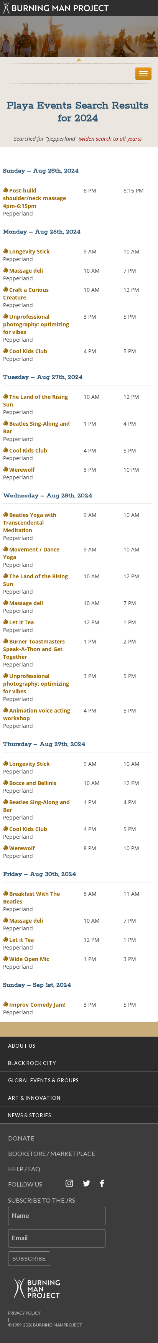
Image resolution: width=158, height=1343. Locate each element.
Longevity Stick (29, 251)
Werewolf (22, 469)
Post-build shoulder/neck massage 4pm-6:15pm (34, 198)
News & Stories (29, 1115)
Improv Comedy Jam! (37, 1004)
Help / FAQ (24, 1168)
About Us (21, 1046)
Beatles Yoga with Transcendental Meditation (29, 522)
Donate (21, 1138)
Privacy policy (24, 1312)
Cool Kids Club (28, 351)
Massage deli (26, 270)
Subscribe (29, 1259)
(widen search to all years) (110, 138)
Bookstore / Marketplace (51, 1153)
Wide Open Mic (29, 959)
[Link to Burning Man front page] (79, 8)
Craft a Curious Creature (26, 293)
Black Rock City (32, 1063)
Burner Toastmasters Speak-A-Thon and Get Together (34, 649)
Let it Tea (21, 622)
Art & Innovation (34, 1098)
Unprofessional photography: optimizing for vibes (36, 324)
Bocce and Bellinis (32, 783)
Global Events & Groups (43, 1080)
